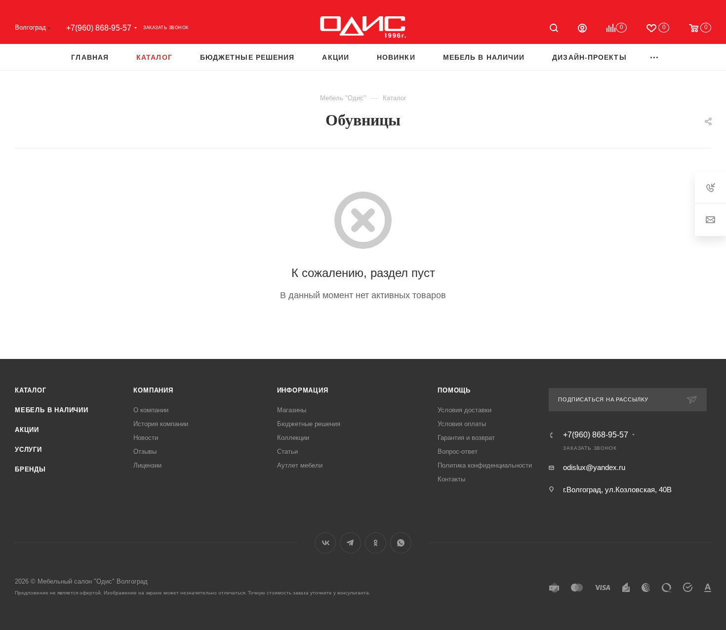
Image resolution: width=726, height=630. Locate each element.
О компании (150, 410)
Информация (302, 390)
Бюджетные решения (308, 424)
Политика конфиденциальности (485, 465)
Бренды (30, 469)
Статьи (287, 451)
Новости (145, 437)
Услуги (28, 449)
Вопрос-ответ (458, 451)
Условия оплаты (462, 424)
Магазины (291, 410)
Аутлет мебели (300, 465)
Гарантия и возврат (466, 437)
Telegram (350, 542)
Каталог (30, 390)
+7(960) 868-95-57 (98, 28)
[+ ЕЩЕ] (655, 57)
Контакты (451, 479)
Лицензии (147, 465)
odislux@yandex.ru (594, 467)
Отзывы (145, 451)
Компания (153, 390)
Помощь (454, 390)
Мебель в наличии (51, 410)
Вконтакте (325, 542)
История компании (160, 424)
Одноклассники (375, 542)
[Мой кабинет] (582, 29)
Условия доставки (464, 410)
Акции (27, 429)
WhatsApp (400, 542)
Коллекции (293, 437)
